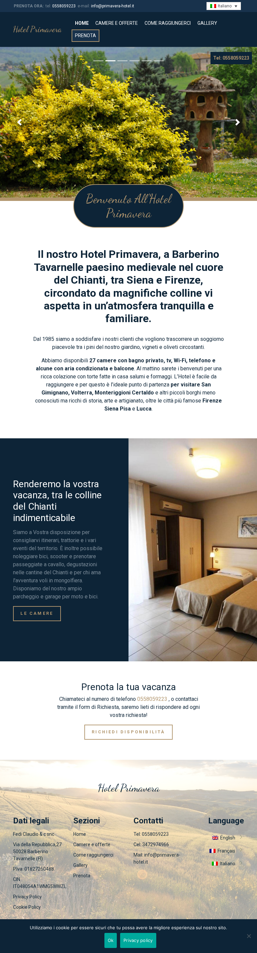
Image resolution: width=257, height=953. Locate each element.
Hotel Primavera (37, 29)
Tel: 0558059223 (231, 58)
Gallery (207, 23)
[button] (19, 122)
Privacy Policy (27, 896)
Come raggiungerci (168, 23)
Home (82, 23)
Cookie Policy (27, 907)
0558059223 (64, 6)
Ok (111, 940)
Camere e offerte (116, 23)
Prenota (85, 35)
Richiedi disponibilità (128, 731)
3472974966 (155, 844)
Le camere (36, 613)
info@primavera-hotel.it (112, 6)
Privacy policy (138, 940)
